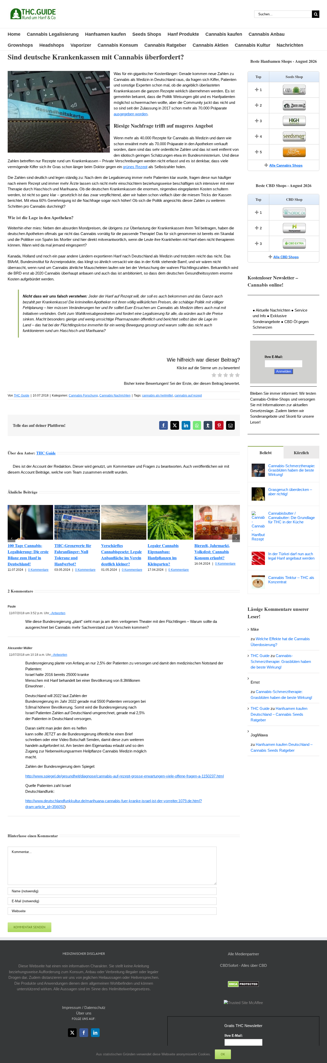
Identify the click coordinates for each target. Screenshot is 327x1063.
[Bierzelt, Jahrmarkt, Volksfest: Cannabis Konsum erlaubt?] (217, 507)
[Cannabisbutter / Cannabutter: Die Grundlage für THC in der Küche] (258, 514)
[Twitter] (72, 1032)
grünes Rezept (135, 167)
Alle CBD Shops (286, 257)
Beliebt (266, 452)
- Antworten (57, 613)
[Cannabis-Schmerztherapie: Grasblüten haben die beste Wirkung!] (258, 466)
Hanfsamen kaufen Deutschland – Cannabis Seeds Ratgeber (279, 714)
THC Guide (21, 395)
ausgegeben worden (130, 114)
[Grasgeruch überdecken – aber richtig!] (258, 490)
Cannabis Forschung (83, 395)
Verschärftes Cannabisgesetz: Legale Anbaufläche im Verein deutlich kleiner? (121, 554)
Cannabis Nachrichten (115, 395)
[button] (11, 538)
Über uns (83, 1013)
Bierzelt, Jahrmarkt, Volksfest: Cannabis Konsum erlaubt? (212, 551)
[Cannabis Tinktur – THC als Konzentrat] (258, 578)
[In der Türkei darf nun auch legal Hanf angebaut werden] (258, 554)
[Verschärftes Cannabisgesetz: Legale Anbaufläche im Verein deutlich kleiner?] (124, 507)
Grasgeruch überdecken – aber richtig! (290, 491)
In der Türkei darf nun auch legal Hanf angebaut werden (291, 556)
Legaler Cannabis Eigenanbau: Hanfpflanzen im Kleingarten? (163, 554)
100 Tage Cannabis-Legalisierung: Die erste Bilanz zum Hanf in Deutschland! (28, 554)
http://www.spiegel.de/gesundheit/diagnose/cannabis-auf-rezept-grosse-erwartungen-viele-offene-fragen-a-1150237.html (124, 776)
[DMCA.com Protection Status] (243, 984)
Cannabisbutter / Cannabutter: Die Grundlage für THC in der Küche (291, 517)
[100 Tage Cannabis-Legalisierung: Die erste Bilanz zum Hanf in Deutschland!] (30, 507)
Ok (223, 1054)
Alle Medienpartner (243, 954)
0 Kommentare (38, 570)
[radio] (214, 376)
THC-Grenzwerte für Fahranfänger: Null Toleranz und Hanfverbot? (72, 554)
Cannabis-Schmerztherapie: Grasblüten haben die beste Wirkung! (291, 470)
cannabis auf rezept (188, 395)
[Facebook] (83, 1032)
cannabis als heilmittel (157, 395)
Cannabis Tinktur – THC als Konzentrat (291, 579)
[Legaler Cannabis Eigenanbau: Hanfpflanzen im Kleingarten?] (170, 507)
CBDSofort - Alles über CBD (243, 965)
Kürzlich (301, 452)
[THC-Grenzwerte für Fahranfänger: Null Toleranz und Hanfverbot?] (77, 507)
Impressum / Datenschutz (84, 1007)
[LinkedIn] (95, 1032)
